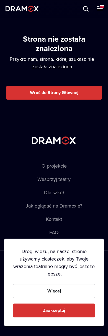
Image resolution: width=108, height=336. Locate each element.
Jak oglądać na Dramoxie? (54, 205)
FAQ (54, 232)
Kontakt (54, 219)
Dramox (22, 8)
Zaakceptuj (54, 310)
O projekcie (54, 165)
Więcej (54, 291)
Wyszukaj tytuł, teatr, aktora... (52, 9)
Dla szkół (54, 192)
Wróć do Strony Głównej (54, 92)
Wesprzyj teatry (54, 179)
